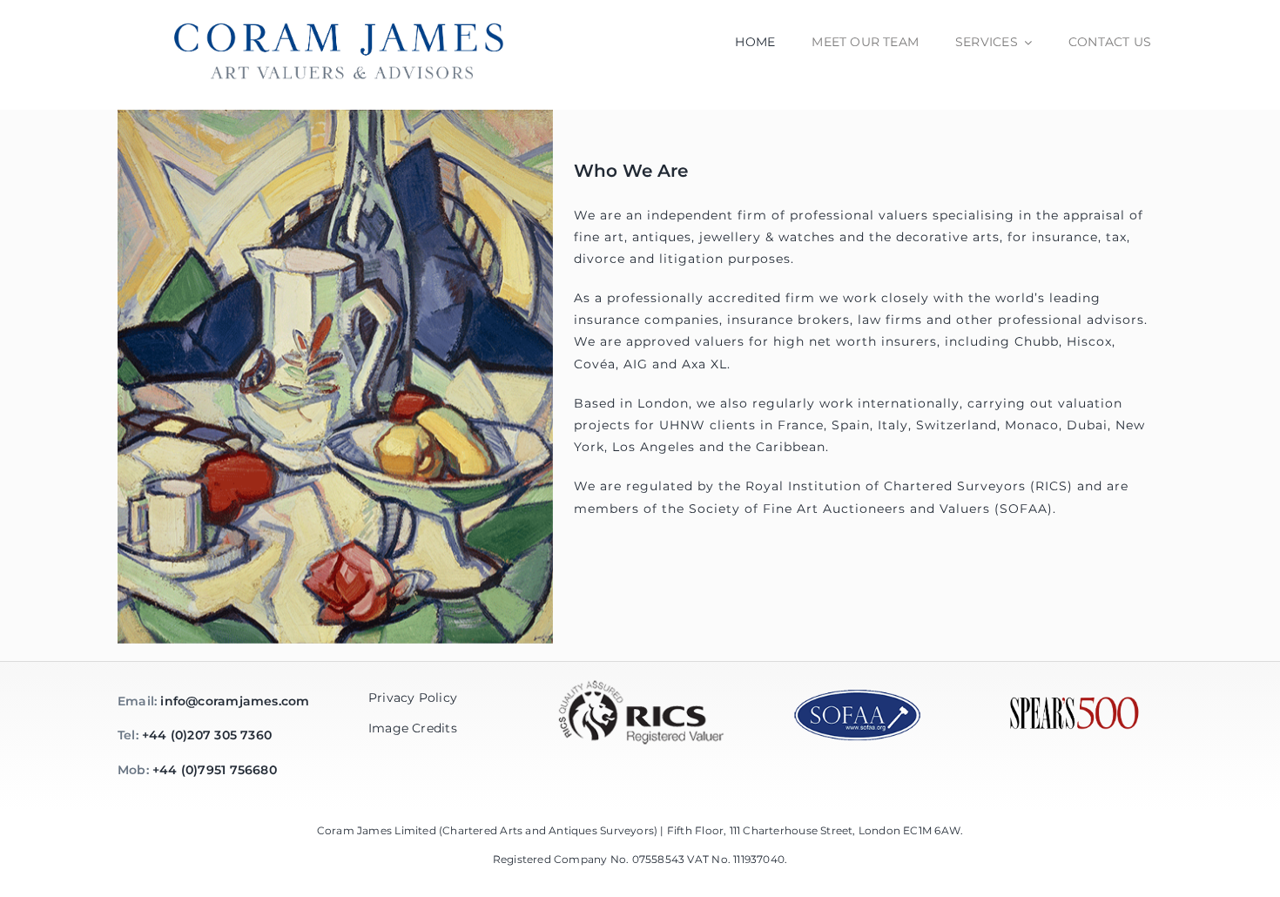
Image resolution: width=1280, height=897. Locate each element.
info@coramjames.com (234, 701)
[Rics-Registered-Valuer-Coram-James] (640, 667)
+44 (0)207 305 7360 (207, 735)
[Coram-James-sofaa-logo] (857, 693)
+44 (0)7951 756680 (214, 770)
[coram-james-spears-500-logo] (1074, 702)
